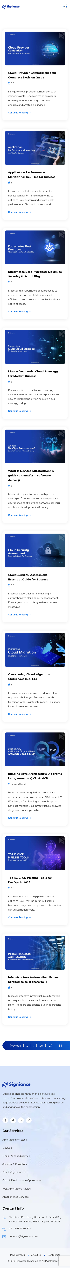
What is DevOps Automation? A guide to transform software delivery (31, 475)
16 (41, 1045)
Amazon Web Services (15, 1196)
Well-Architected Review (16, 1188)
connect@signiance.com (23, 1236)
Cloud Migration (11, 1172)
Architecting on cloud (14, 1139)
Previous (15, 1045)
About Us (36, 1254)
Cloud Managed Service (16, 1155)
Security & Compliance (15, 1164)
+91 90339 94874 (20, 1228)
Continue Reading (18, 112)
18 (60, 1045)
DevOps (7, 1147)
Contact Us (54, 1254)
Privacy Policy (17, 1254)
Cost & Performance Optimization (22, 1180)
